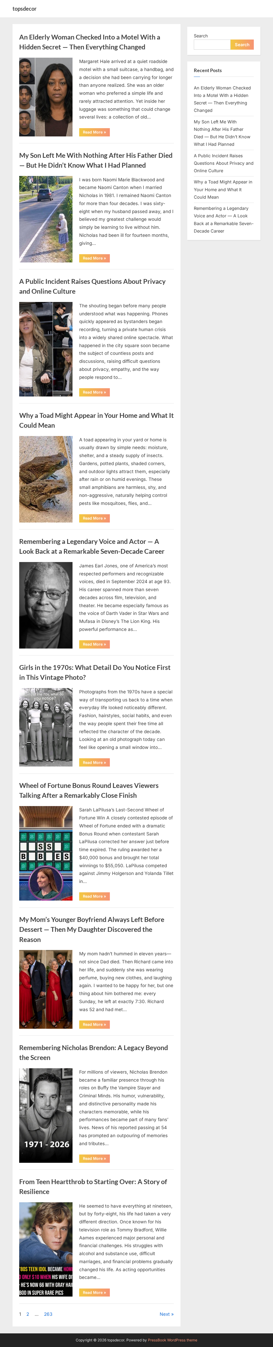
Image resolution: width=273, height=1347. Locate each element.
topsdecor (25, 8)
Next (165, 1314)
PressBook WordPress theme (172, 1340)
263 (48, 1314)
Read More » (96, 132)
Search (201, 35)
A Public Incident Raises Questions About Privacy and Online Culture (224, 163)
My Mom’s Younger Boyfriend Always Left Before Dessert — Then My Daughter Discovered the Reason (91, 929)
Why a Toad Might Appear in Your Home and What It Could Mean (223, 189)
